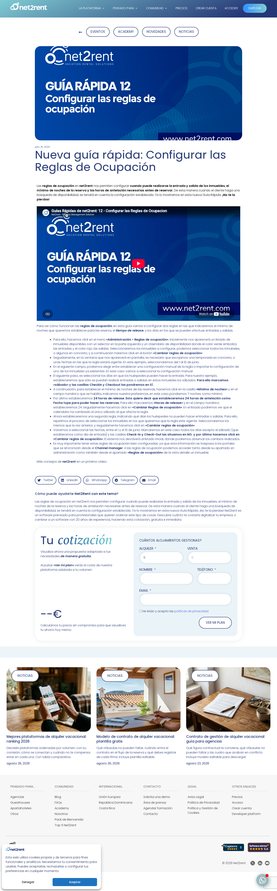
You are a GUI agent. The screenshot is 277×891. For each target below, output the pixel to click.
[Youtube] (267, 863)
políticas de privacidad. (191, 611)
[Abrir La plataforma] (103, 8)
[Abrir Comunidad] (166, 8)
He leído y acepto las (175, 611)
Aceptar (75, 882)
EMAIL (144, 590)
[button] (45, 480)
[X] (252, 863)
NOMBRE (146, 569)
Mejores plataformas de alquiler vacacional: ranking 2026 (46, 739)
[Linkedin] (260, 863)
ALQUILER (146, 548)
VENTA (192, 548)
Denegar (28, 882)
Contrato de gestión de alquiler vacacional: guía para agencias (225, 739)
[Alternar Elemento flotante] (262, 880)
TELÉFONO (205, 569)
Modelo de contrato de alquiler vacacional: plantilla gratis (135, 739)
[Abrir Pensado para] (136, 8)
